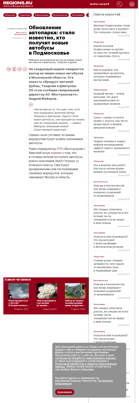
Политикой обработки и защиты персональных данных (86, 365)
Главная (12, 28)
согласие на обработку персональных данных (85, 358)
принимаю (64, 392)
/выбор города (98, 4)
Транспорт (22, 28)
